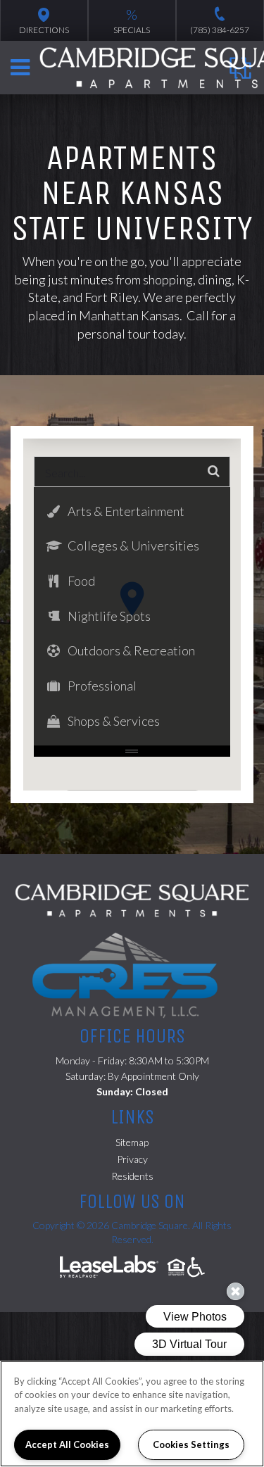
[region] (132, 1414)
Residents (132, 1175)
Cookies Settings (191, 1444)
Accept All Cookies (67, 1444)
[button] (132, 511)
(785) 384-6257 (219, 30)
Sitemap (132, 1142)
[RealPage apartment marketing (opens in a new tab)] (109, 1268)
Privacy (132, 1159)
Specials (131, 20)
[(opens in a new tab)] (132, 974)
